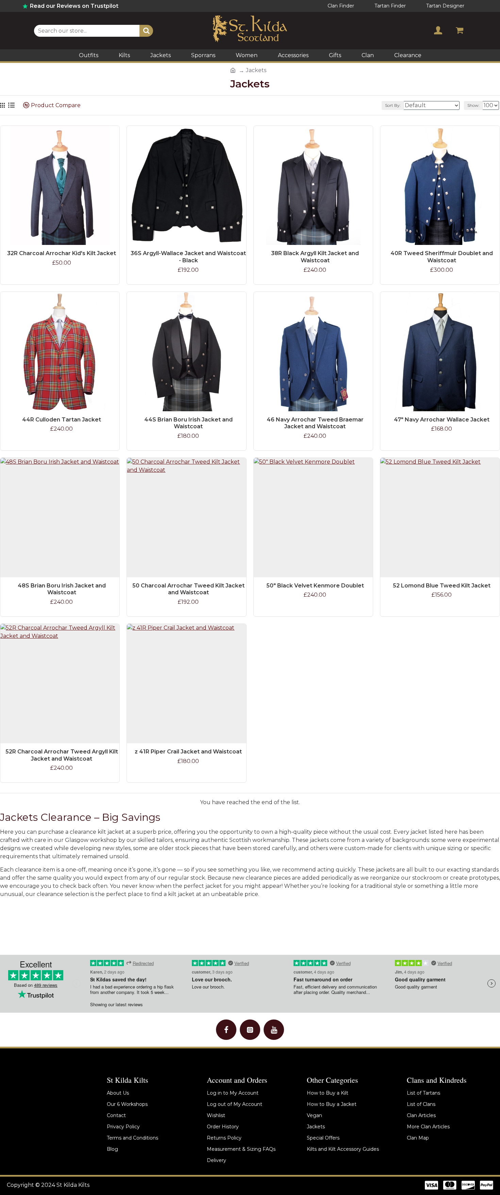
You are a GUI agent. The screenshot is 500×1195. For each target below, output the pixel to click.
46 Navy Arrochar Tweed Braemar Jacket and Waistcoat (315, 423)
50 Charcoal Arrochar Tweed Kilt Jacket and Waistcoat (188, 589)
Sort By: (393, 105)
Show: (473, 105)
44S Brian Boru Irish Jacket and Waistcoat (188, 423)
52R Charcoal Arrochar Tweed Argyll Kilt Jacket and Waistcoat (61, 755)
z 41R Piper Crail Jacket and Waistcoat (188, 751)
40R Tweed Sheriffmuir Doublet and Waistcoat (441, 257)
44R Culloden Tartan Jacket (61, 419)
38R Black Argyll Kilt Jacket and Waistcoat (315, 257)
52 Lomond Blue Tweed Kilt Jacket (441, 585)
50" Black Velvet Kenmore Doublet (315, 585)
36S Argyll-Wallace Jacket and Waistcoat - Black (188, 257)
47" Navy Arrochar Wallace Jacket (441, 419)
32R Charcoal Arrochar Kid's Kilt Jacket (61, 253)
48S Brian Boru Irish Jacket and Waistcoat (62, 589)
